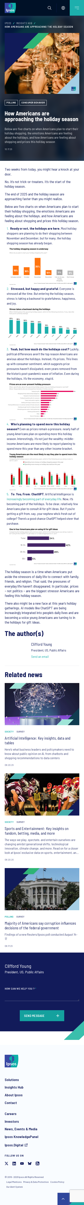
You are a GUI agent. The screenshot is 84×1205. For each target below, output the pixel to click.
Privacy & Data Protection (36, 1181)
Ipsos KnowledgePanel (21, 1136)
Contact (11, 1102)
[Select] (63, 7)
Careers (11, 1113)
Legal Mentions (14, 1181)
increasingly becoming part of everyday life (34, 499)
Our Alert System (14, 1186)
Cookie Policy (57, 1181)
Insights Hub (24, 23)
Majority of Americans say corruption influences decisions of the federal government (40, 925)
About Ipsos (14, 1095)
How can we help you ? (20, 988)
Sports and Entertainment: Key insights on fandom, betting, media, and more (37, 831)
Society (9, 731)
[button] (49, 7)
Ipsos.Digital (14, 1145)
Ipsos (8, 23)
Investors (12, 1121)
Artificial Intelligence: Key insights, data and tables (37, 740)
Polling (11, 102)
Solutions (12, 1079)
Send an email (40, 656)
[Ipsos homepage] (11, 8)
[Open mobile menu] (77, 8)
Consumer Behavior (33, 102)
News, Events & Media (21, 1129)
